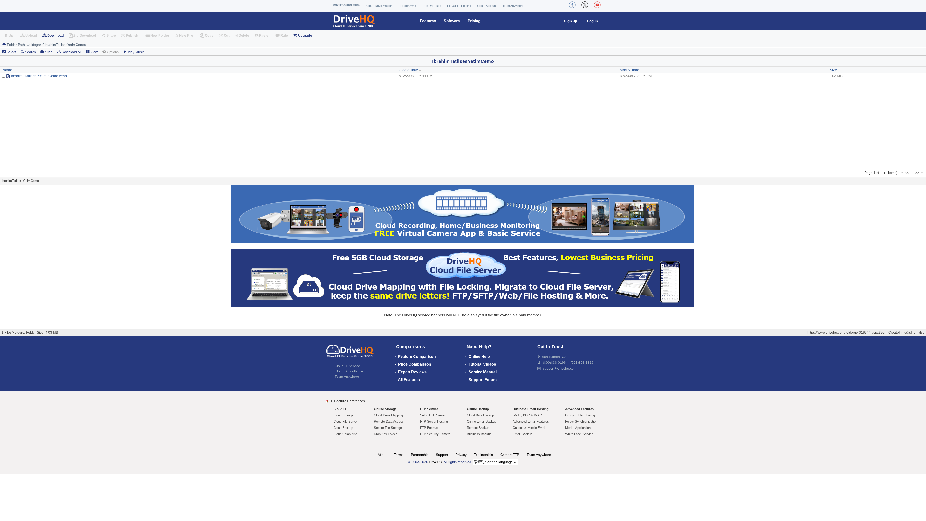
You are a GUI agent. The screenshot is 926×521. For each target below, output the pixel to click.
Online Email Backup (481, 421)
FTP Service (429, 409)
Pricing (474, 21)
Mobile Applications (578, 428)
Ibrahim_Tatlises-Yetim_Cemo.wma (39, 76)
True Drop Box (431, 5)
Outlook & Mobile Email (529, 428)
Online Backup (478, 409)
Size (833, 70)
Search (30, 52)
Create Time (409, 70)
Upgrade (305, 35)
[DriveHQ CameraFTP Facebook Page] (572, 5)
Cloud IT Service (347, 366)
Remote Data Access (389, 421)
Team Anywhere (513, 5)
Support (442, 455)
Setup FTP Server (432, 415)
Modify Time (629, 70)
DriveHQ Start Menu (346, 5)
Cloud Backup (343, 428)
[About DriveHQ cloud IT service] (350, 354)
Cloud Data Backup (480, 415)
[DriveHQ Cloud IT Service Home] (351, 21)
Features (428, 21)
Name (7, 70)
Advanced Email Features (531, 421)
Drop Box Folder (385, 434)
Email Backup (522, 434)
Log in (592, 21)
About (382, 455)
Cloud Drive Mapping (380, 5)
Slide (49, 52)
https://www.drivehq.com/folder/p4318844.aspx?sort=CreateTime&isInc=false (866, 332)
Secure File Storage (388, 428)
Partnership (420, 455)
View (94, 52)
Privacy (461, 455)
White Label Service (579, 434)
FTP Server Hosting (434, 421)
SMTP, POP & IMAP (527, 415)
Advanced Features (579, 409)
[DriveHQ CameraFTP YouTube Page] (597, 5)
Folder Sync (408, 5)
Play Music (136, 52)
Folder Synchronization (581, 421)
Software (452, 21)
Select (11, 52)
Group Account (487, 5)
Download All (71, 52)
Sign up (570, 21)
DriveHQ (435, 462)
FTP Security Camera (435, 434)
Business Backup (479, 434)
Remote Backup (478, 428)
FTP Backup (429, 428)
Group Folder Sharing (580, 415)
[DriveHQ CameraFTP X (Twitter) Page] (585, 5)
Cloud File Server (346, 421)
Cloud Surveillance (349, 371)
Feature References (349, 401)
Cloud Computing (345, 434)
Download (55, 35)
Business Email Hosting (531, 409)
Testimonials (483, 455)
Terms (398, 455)
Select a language (499, 462)
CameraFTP (509, 455)
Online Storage (385, 409)
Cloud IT (340, 409)
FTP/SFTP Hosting (459, 5)
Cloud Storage (343, 415)
